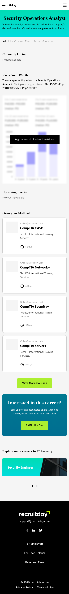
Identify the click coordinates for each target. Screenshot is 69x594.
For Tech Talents (34, 553)
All (4, 41)
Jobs (10, 41)
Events (29, 41)
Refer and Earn (34, 562)
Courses (18, 41)
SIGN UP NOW (34, 425)
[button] (32, 486)
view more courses (34, 383)
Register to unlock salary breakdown (35, 139)
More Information (44, 41)
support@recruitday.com (34, 521)
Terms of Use (45, 587)
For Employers (34, 543)
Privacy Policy (24, 587)
